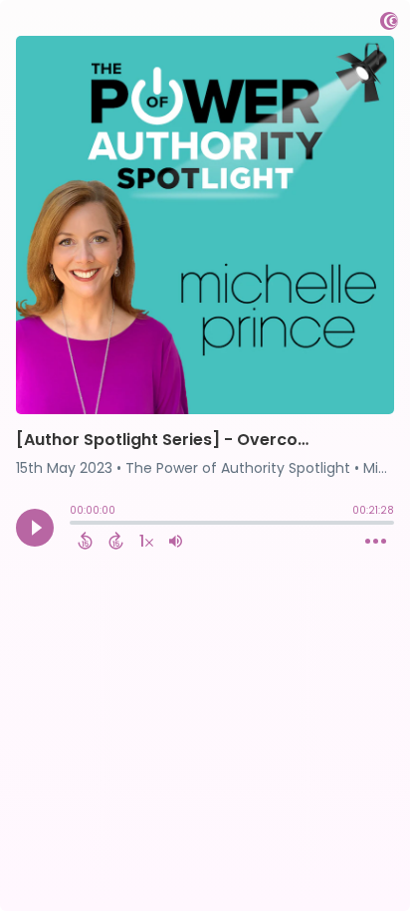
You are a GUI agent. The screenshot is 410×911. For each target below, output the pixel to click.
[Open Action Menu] (375, 542)
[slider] (75, 525)
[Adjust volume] (175, 541)
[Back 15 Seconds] (85, 541)
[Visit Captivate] (389, 24)
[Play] (35, 528)
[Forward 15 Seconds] (116, 541)
